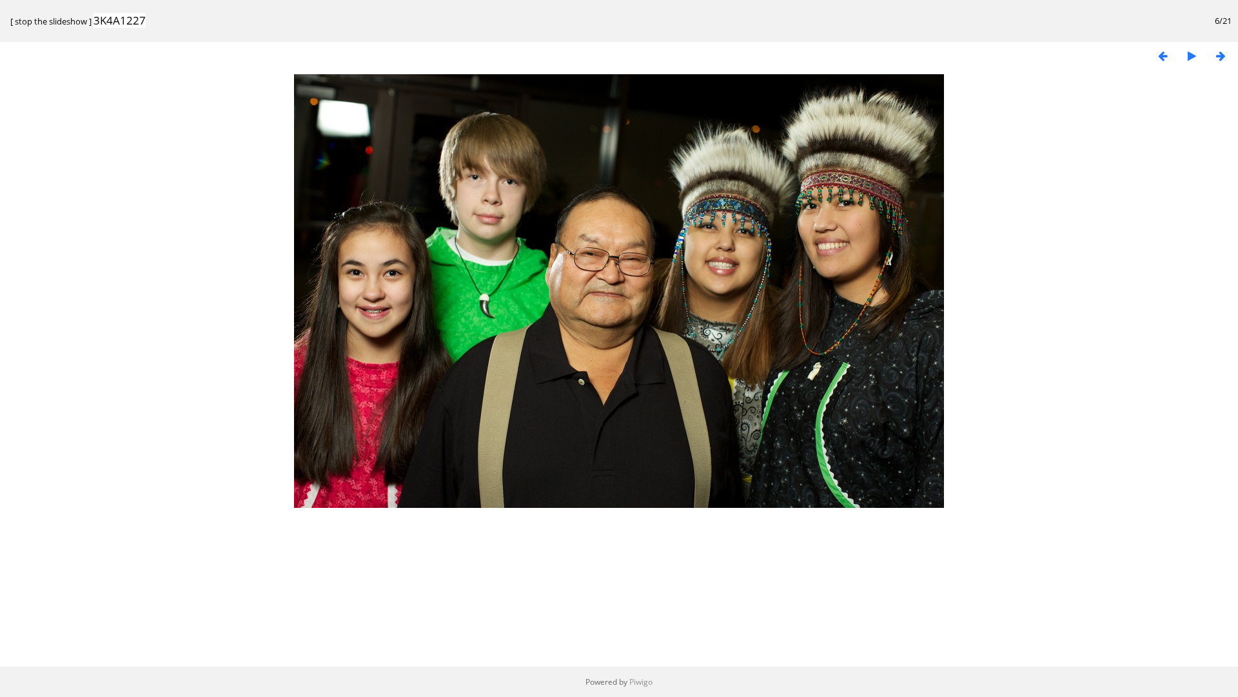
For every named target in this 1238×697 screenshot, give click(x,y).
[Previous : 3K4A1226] (1162, 55)
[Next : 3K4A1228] (1220, 55)
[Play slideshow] (1191, 55)
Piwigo (641, 681)
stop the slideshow (51, 21)
